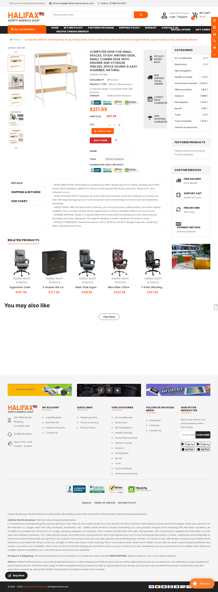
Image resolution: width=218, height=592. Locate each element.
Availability (97, 79)
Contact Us (52, 432)
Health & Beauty (124, 432)
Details (17, 183)
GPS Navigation (123, 427)
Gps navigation (183, 70)
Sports (178, 108)
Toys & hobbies (183, 121)
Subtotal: (96, 116)
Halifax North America (119, 95)
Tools (178, 114)
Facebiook (155, 430)
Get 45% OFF (52, 422)
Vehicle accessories (186, 127)
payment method (188, 227)
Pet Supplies (122, 453)
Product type (98, 84)
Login (172, 17)
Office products (183, 89)
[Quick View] (30, 277)
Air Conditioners (124, 417)
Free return (192, 208)
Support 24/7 (193, 193)
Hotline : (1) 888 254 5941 (113, 3)
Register (183, 17)
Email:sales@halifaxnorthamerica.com (73, 3)
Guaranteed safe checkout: (107, 164)
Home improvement (186, 83)
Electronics (181, 64)
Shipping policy (88, 417)
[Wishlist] (116, 140)
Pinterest (154, 425)
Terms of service (89, 422)
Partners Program (55, 427)
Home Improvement (126, 437)
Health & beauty (183, 77)
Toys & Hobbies (123, 468)
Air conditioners (183, 58)
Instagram (155, 420)
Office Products (114, 159)
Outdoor (179, 95)
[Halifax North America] (22, 409)
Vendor (94, 95)
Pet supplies (181, 102)
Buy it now (100, 140)
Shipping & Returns (26, 192)
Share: (93, 151)
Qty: (92, 124)
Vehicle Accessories (126, 473)
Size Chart (19, 201)
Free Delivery (192, 179)
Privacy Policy (87, 427)
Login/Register (54, 417)
